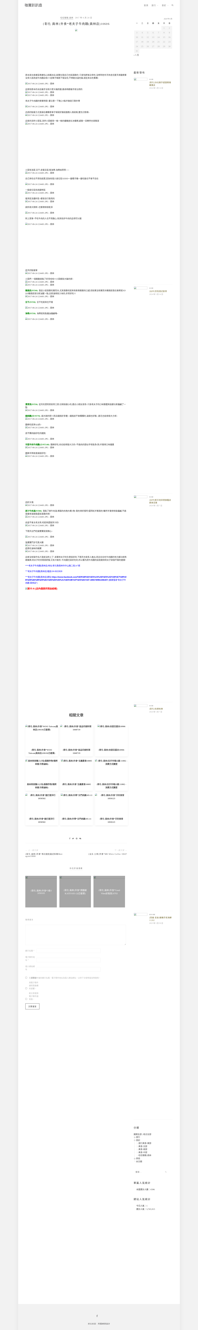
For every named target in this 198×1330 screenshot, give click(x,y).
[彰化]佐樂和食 (156, 709)
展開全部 (138, 1134)
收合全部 (147, 1134)
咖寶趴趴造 (33, 5)
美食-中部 (142, 1152)
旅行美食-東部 (144, 1143)
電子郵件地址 (30, 958)
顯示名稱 (29, 951)
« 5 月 (136, 55)
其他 (138, 1158)
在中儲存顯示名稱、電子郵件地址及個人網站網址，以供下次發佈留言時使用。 (65, 978)
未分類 (151, 79)
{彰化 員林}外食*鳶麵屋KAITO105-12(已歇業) (75, 892)
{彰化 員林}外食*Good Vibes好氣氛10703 (109, 892)
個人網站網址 (30, 967)
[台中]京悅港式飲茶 (158, 291)
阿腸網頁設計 (104, 1324)
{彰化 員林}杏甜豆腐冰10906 (111, 750)
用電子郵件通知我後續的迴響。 (33, 986)
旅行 (154, 5)
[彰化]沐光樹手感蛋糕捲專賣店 (160, 83)
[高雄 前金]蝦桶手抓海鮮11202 (160, 919)
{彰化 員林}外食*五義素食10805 (76, 784)
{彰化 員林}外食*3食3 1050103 (41, 891)
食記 (164, 5)
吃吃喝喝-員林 (66, 18)
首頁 (146, 5)
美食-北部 (142, 1146)
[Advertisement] (76, 53)
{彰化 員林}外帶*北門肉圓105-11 (76, 819)
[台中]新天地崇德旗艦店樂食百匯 (160, 501)
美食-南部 (152, 914)
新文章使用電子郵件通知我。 (33, 996)
